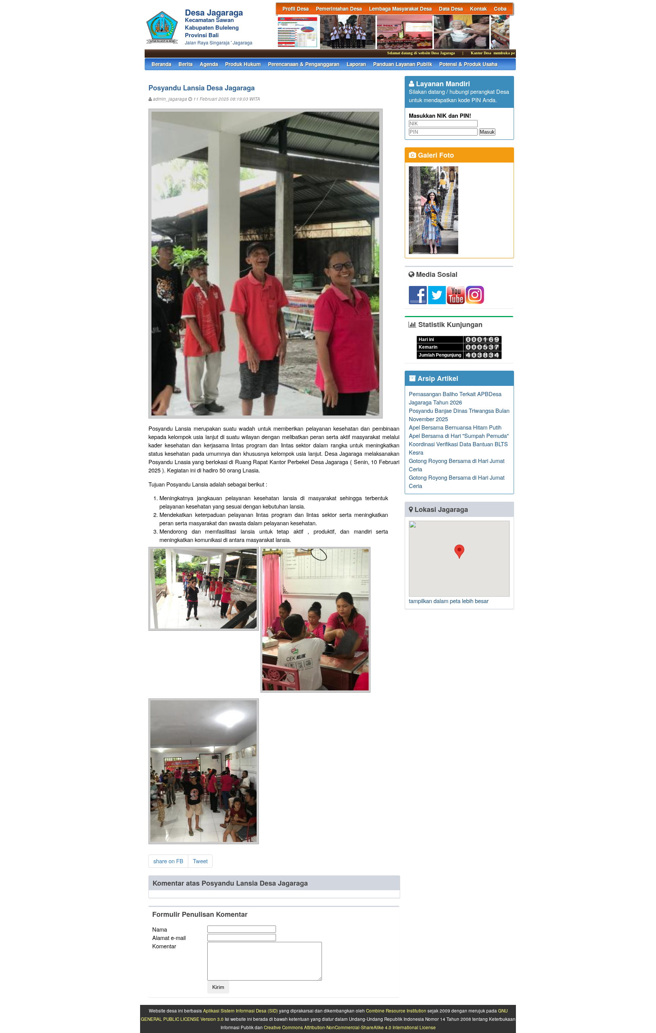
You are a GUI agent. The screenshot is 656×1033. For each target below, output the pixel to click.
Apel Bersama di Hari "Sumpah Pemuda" (459, 435)
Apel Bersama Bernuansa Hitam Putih (455, 427)
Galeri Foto (435, 155)
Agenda (209, 64)
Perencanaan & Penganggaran (303, 64)
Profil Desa (295, 8)
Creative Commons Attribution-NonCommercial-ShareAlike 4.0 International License (350, 1027)
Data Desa (451, 8)
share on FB (168, 861)
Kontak (478, 8)
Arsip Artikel (437, 378)
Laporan (356, 64)
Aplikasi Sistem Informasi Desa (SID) (240, 1011)
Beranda (161, 64)
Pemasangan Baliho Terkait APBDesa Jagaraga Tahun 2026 (455, 398)
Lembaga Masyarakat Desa (400, 8)
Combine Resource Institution (396, 1011)
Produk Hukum (243, 64)
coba (500, 8)
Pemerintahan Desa (339, 8)
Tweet (200, 861)
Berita (185, 64)
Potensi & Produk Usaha (468, 64)
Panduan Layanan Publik (402, 64)
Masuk (487, 132)
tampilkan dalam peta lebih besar (449, 601)
